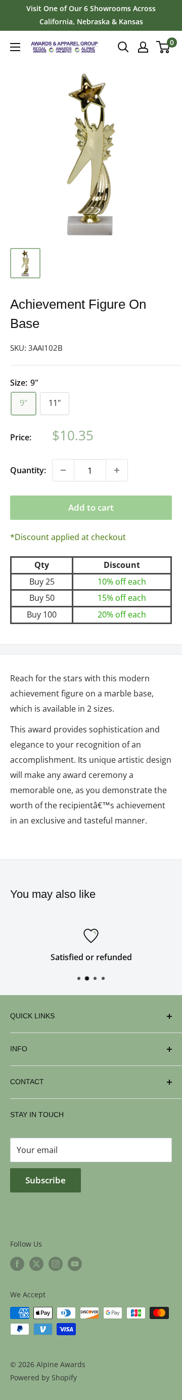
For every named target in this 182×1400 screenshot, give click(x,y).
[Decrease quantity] (63, 470)
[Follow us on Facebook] (17, 1264)
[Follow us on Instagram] (56, 1264)
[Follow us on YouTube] (75, 1264)
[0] (163, 47)
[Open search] (123, 47)
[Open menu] (15, 47)
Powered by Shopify (43, 1377)
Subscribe (45, 1180)
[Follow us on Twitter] (36, 1264)
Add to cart (91, 507)
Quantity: (28, 470)
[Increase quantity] (116, 470)
